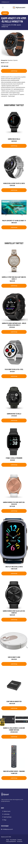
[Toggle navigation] (3, 7)
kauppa (5, 13)
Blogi (5, 820)
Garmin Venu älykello (14, 139)
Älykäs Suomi (7, 811)
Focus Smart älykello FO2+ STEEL (14, 369)
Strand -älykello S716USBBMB (14, 458)
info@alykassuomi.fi (5, 2)
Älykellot (15, 60)
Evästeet (19, 839)
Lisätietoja (14, 71)
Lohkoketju (6, 814)
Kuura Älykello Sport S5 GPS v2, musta (14, 183)
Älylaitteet (10, 60)
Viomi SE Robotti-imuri (14, 657)
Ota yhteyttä (13, 839)
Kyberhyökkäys (7, 817)
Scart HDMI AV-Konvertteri (14, 701)
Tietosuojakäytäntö (11, 841)
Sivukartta (19, 841)
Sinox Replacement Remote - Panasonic (14, 771)
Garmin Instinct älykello (14, 414)
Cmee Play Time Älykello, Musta (14, 567)
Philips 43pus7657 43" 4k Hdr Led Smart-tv (14, 220)
